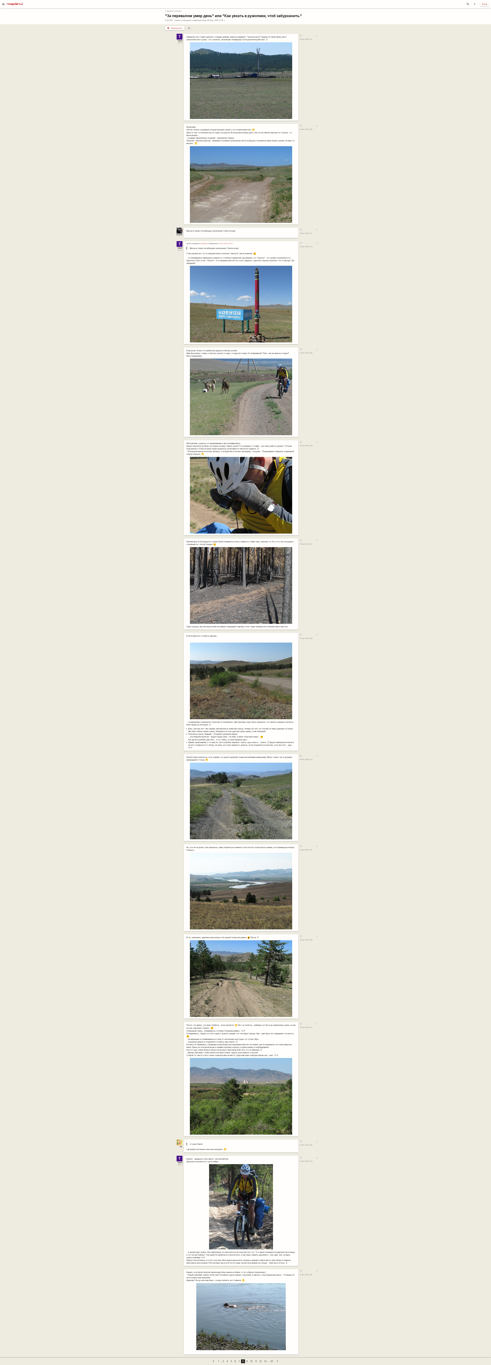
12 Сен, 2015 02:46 (306, 129)
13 (265, 1361)
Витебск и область (173, 11)
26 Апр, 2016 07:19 (216, 20)
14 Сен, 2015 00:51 (306, 1027)
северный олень (199, 20)
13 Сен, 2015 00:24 (306, 246)
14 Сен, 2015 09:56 (306, 1145)
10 (251, 1361)
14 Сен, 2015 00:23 (306, 759)
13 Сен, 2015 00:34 (306, 446)
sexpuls (179, 235)
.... (187, 722)
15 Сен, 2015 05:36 (306, 1275)
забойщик (204, 243)
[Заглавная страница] (15, 2)
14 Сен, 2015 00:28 (306, 940)
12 (260, 1361)
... (187, 258)
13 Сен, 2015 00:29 (306, 353)
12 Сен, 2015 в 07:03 (226, 243)
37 (271, 1361)
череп (180, 41)
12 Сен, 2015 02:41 (306, 39)
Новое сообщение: (183, 20)
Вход (484, 4)
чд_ (181, 1146)
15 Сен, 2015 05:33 (306, 1161)
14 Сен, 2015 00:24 (306, 850)
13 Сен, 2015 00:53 (306, 544)
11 (256, 1361)
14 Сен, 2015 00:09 (306, 638)
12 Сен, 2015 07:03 (306, 233)
